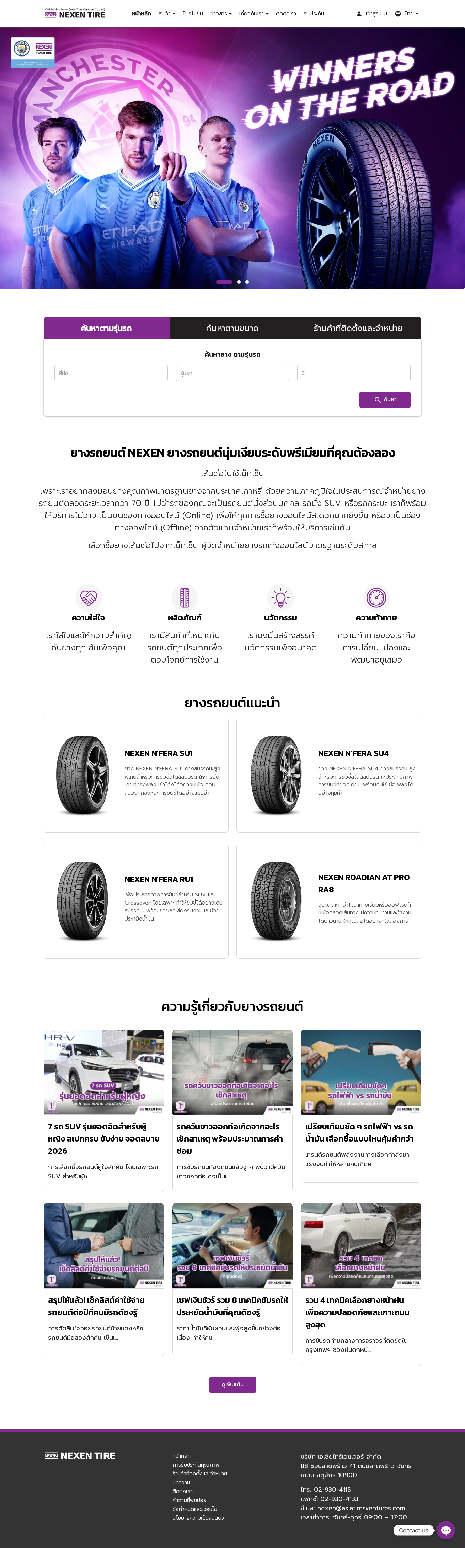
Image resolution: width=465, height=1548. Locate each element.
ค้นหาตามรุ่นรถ (106, 328)
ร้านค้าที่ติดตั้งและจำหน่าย (358, 328)
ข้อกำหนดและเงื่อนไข (195, 1509)
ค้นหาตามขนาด (232, 328)
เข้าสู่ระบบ (376, 13)
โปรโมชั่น (193, 13)
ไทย (409, 13)
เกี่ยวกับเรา (251, 13)
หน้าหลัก (141, 13)
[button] (224, 281)
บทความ (181, 1482)
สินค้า (165, 13)
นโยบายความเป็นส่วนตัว (198, 1518)
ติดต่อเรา (286, 13)
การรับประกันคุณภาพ (196, 1465)
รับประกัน (314, 13)
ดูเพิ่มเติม (233, 1385)
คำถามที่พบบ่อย (189, 1500)
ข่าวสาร (218, 13)
